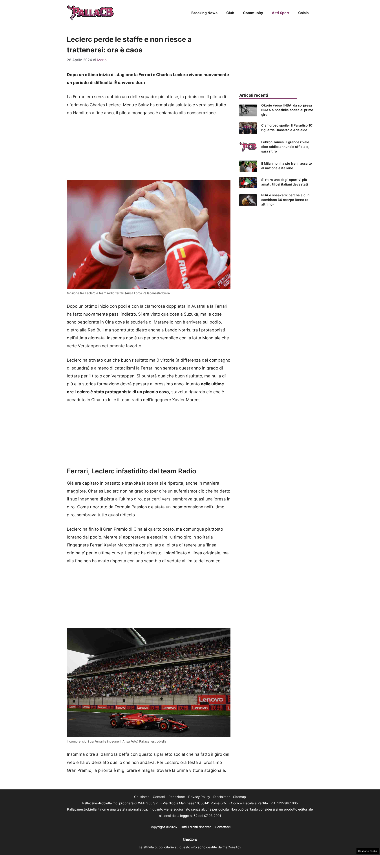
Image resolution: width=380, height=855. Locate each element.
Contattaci (223, 827)
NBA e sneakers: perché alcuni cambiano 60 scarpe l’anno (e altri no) (285, 199)
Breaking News (204, 13)
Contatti (159, 797)
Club (230, 13)
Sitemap (239, 797)
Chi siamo (142, 797)
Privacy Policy (199, 797)
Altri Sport (280, 13)
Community (253, 13)
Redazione (176, 797)
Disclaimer (221, 797)
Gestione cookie (368, 851)
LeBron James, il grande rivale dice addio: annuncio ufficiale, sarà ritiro (285, 146)
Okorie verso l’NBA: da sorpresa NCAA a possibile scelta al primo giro (287, 110)
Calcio (303, 13)
